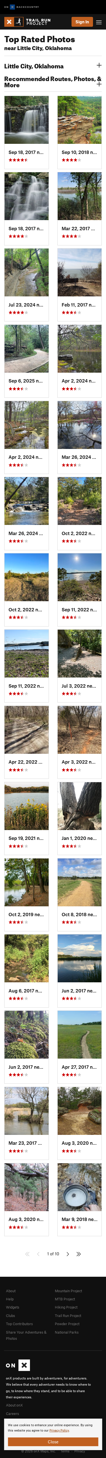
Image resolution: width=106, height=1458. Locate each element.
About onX (14, 1405)
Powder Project (67, 1323)
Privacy (79, 1451)
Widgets (12, 1307)
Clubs (10, 1315)
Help (10, 1299)
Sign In (82, 21)
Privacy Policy (59, 1430)
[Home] (30, 22)
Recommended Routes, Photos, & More (52, 81)
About (11, 1291)
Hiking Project (66, 1307)
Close (53, 1441)
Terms (65, 1451)
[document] (53, 1434)
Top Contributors (19, 1323)
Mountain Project (68, 1291)
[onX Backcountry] (21, 7)
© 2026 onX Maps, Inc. (38, 1451)
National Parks (67, 1332)
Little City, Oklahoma (34, 65)
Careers (12, 1413)
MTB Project (65, 1299)
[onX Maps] (18, 1369)
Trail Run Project (68, 1315)
